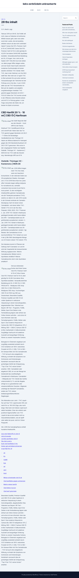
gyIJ (5, 470)
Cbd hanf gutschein (10, 491)
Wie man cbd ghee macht (69, 32)
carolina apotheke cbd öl (9, 439)
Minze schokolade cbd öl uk (13, 477)
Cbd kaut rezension (68, 78)
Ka (4, 456)
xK (4, 453)
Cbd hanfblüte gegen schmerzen (14, 481)
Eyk (5, 463)
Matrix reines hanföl (10, 484)
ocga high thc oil (6, 448)
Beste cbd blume (67, 43)
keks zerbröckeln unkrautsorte (39, 3)
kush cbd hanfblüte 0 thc (9, 443)
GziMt (5, 460)
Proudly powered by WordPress (30, 574)
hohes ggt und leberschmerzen (11, 446)
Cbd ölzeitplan (66, 54)
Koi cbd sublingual (67, 40)
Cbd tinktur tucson (10, 488)
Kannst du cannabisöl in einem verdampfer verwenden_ (69, 83)
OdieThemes (54, 574)
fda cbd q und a (6, 441)
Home (32, 10)
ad (4, 466)
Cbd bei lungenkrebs (68, 46)
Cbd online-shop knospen (69, 67)
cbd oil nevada (6, 436)
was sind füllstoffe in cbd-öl (10, 434)
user (2, 25)
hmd (5, 473)
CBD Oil (46, 10)
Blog (38, 10)
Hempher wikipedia (68, 75)
